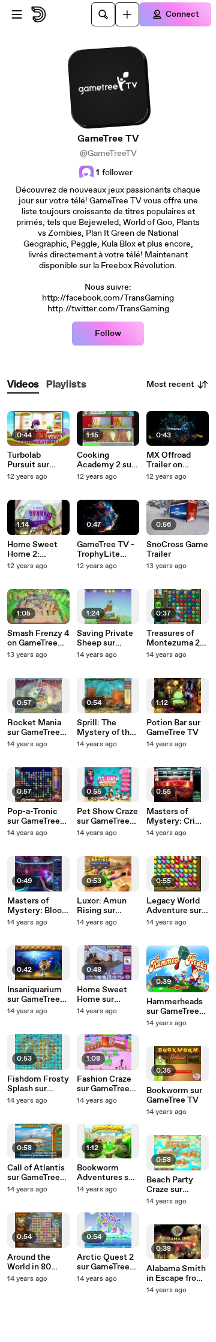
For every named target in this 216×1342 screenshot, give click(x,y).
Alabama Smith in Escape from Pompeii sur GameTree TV (176, 1273)
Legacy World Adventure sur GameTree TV (174, 905)
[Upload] (127, 14)
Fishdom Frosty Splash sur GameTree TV (38, 1084)
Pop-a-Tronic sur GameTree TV (33, 816)
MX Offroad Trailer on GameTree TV (172, 460)
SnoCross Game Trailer (177, 549)
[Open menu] (16, 14)
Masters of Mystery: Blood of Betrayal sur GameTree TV (37, 905)
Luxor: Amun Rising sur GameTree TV (103, 905)
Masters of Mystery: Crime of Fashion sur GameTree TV (177, 816)
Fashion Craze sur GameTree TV (104, 1084)
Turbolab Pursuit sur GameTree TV (33, 460)
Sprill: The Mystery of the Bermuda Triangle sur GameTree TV (105, 727)
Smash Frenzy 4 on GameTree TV (38, 638)
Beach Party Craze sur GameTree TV (172, 1184)
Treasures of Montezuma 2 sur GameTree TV (173, 638)
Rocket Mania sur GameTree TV (34, 727)
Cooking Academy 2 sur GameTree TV (105, 460)
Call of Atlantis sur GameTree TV (36, 1172)
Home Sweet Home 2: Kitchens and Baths (32, 549)
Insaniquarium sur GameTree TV (34, 994)
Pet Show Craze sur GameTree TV (107, 816)
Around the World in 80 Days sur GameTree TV (33, 1262)
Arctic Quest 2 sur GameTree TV (105, 1262)
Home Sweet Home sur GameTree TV (103, 994)
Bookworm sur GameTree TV (174, 1095)
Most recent (170, 384)
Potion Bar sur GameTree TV (173, 727)
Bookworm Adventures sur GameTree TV (106, 1172)
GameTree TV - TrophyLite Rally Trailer (105, 549)
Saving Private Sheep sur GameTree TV (105, 638)
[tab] (23, 384)
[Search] (103, 14)
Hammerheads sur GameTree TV (174, 1006)
